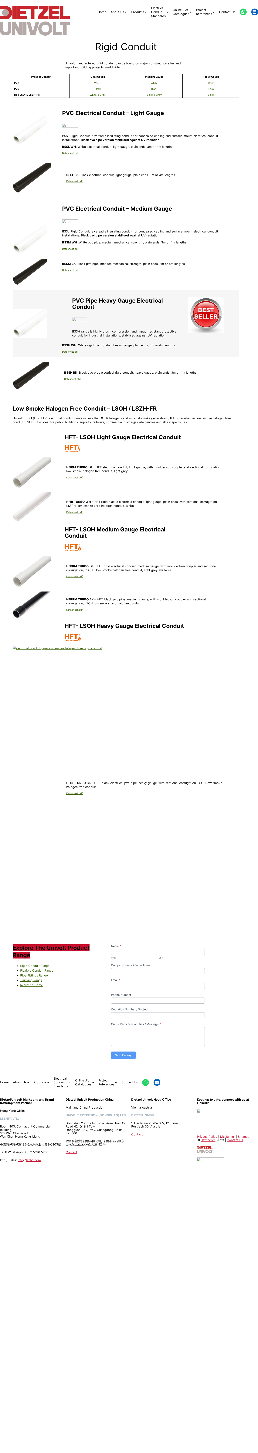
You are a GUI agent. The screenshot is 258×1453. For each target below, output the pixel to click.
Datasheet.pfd (72, 379)
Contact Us (235, 1140)
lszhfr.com (208, 1140)
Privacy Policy (207, 1136)
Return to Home (31, 985)
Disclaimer (227, 1136)
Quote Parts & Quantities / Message (136, 1024)
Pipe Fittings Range (34, 975)
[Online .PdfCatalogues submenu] (191, 12)
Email (116, 980)
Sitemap (244, 1136)
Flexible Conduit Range (36, 970)
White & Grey (97, 94)
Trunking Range (31, 980)
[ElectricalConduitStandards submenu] (167, 12)
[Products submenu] (146, 12)
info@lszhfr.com (29, 1160)
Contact (71, 1152)
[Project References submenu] (214, 12)
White (97, 83)
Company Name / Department (131, 965)
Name (116, 946)
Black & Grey (154, 94)
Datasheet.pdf (70, 153)
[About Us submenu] (126, 12)
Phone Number (121, 995)
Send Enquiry (123, 1055)
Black (98, 88)
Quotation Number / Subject (129, 1009)
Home (102, 12)
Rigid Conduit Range (34, 966)
